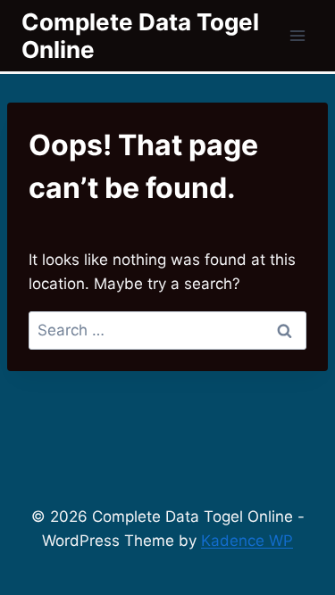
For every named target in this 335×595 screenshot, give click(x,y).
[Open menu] (297, 35)
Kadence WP (247, 541)
